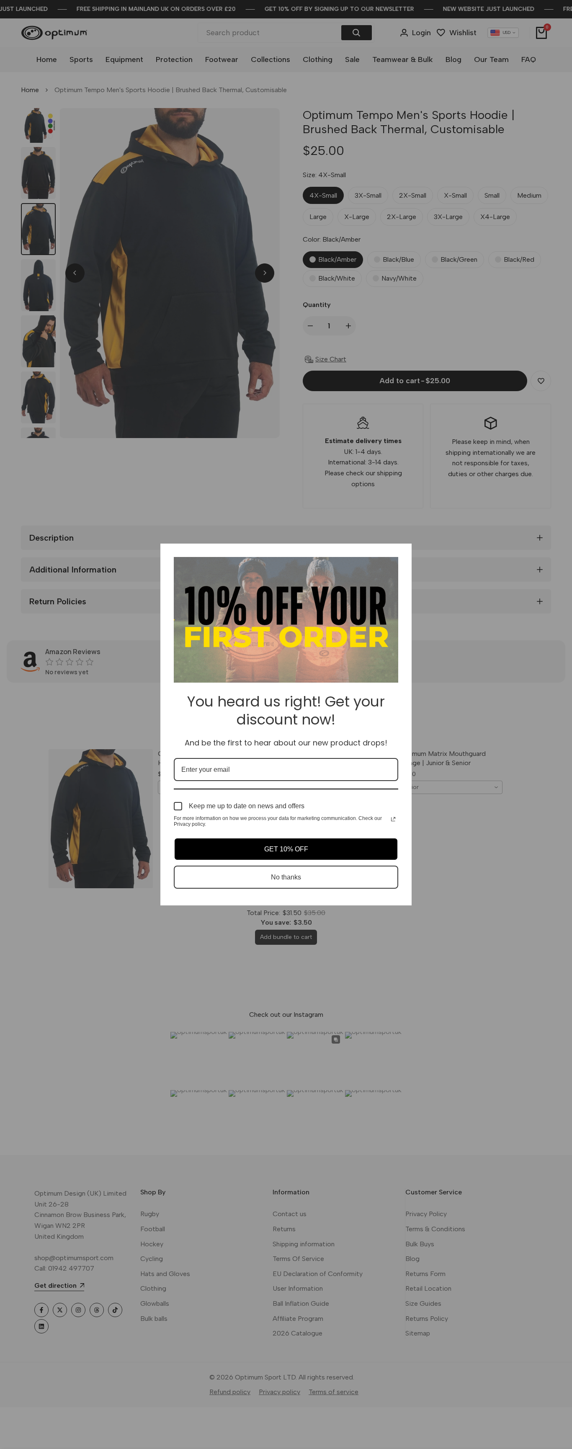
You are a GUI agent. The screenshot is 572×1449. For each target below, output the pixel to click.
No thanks (286, 877)
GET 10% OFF (286, 849)
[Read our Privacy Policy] (393, 819)
